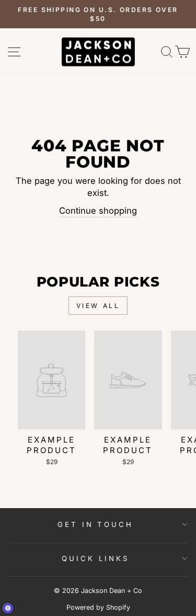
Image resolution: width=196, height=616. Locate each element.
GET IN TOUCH (95, 524)
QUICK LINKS (95, 558)
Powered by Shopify (98, 607)
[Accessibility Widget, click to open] (8, 608)
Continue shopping (98, 210)
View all (98, 306)
